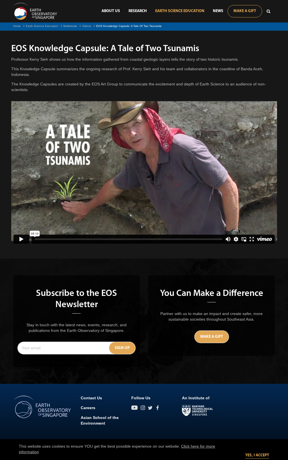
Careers (88, 407)
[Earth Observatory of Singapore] (35, 11)
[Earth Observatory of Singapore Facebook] (157, 408)
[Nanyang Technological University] (197, 410)
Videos (86, 26)
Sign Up (122, 348)
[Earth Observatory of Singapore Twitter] (150, 408)
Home (17, 26)
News (218, 11)
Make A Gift (244, 11)
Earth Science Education (179, 11)
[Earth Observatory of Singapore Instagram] (143, 408)
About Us (111, 11)
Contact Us (91, 398)
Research (138, 11)
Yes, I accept (257, 455)
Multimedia (70, 26)
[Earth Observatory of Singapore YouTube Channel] (134, 408)
